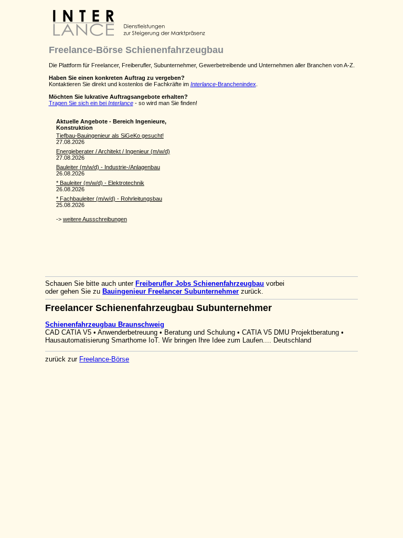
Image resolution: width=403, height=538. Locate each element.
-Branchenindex (223, 84)
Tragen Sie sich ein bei (91, 103)
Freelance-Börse (104, 359)
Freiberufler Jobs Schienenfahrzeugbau (199, 283)
